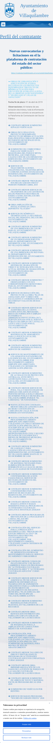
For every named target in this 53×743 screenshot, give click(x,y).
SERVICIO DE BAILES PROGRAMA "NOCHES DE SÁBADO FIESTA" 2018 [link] (27, 697)
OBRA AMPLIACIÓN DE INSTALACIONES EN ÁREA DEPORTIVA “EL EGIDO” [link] (21, 207)
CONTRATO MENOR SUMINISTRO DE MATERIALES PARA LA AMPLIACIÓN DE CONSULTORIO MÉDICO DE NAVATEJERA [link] (25, 626)
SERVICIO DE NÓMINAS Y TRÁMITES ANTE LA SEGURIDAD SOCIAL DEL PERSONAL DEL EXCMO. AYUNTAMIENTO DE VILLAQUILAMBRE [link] (25, 218)
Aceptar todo (26, 724)
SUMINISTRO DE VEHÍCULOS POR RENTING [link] (26, 690)
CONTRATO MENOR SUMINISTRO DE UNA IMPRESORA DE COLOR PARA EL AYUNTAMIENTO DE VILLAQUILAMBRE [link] (25, 229)
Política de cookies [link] (29, 718)
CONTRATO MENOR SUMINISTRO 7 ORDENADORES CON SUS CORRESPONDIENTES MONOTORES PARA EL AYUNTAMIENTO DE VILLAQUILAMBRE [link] (25, 284)
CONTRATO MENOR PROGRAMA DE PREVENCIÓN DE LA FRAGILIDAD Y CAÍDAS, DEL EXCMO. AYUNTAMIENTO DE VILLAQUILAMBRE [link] (26, 519)
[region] (26, 722)
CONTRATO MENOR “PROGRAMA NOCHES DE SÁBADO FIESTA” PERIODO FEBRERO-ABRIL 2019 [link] (25, 183)
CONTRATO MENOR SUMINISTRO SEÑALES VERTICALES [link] (26, 126)
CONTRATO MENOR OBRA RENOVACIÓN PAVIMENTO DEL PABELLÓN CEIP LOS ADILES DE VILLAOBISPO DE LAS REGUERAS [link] (24, 615)
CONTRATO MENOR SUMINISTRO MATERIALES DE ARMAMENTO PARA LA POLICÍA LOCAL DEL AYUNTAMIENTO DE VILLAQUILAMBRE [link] (25, 336)
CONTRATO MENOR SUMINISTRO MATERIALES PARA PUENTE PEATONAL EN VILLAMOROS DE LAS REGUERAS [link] (25, 604)
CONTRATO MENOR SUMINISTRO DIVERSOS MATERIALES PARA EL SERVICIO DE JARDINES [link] (25, 347)
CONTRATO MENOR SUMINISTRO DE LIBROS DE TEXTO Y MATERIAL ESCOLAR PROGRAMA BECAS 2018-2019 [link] (26, 681)
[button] (3, 24)
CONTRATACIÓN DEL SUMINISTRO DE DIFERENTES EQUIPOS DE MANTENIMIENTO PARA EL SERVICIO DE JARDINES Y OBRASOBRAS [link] (25, 553)
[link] (9, 10)
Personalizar (26, 731)
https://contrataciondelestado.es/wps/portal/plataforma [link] (32, 73)
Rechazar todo (26, 738)
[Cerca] (50, 703)
